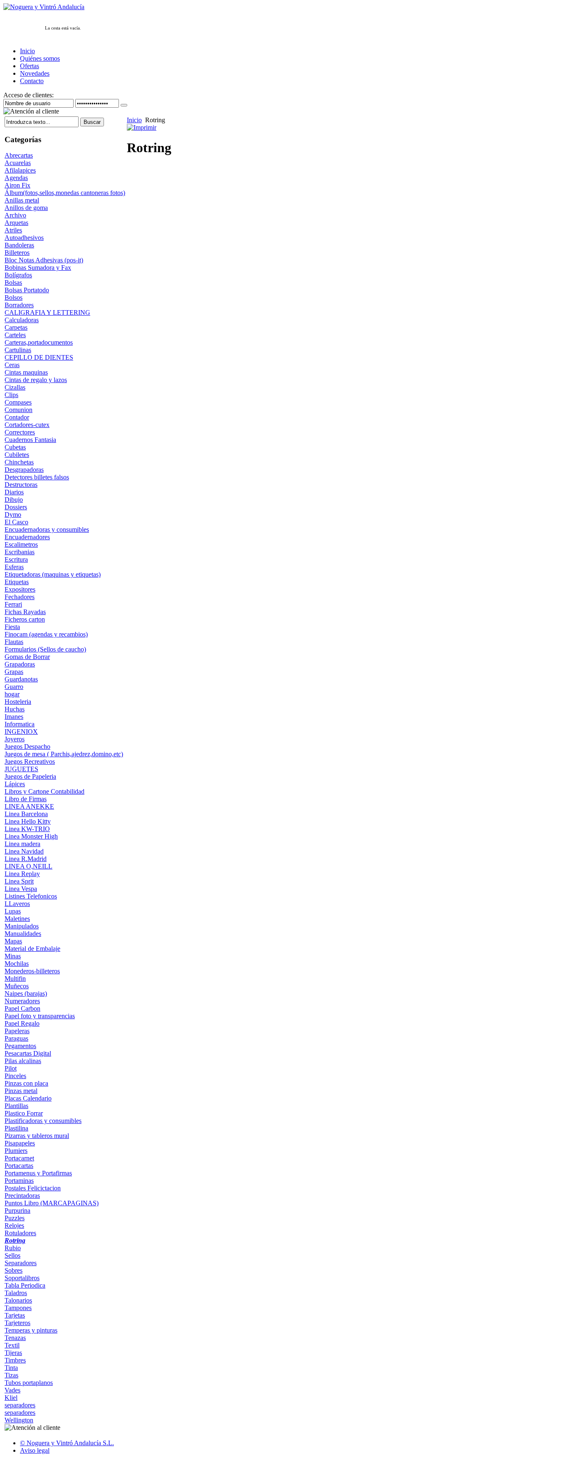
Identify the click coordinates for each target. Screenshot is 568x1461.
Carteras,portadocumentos (39, 342)
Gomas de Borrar (27, 656)
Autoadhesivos (24, 237)
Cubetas (15, 447)
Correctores (20, 432)
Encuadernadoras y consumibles (47, 529)
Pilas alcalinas (23, 1060)
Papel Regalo (22, 1023)
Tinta (11, 1367)
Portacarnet (19, 1158)
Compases (18, 402)
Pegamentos (20, 1045)
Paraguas (16, 1038)
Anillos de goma (26, 207)
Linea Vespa (21, 888)
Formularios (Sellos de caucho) (45, 649)
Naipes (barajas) (26, 993)
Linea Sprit (19, 881)
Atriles (13, 230)
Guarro (14, 686)
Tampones (18, 1307)
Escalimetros (21, 544)
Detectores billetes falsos (37, 477)
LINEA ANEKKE (29, 806)
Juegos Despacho (27, 746)
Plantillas (16, 1105)
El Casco (16, 522)
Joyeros (15, 739)
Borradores (19, 304)
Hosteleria (18, 701)
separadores (20, 1405)
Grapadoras (20, 664)
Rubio (13, 1247)
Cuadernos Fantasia (30, 439)
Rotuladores (20, 1232)
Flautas (14, 641)
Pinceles (15, 1075)
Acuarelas (18, 162)
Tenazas (15, 1337)
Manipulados (22, 926)
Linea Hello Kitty (28, 821)
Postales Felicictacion (33, 1188)
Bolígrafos (18, 275)
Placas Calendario (28, 1098)
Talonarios (18, 1300)
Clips (11, 394)
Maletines (17, 918)
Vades (12, 1390)
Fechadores (20, 596)
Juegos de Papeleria (30, 776)
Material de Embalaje (32, 948)
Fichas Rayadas (25, 611)
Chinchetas (19, 462)
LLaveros (17, 903)
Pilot (11, 1068)
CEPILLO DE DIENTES (39, 357)
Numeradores (22, 1000)
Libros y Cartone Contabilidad (44, 791)
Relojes (14, 1225)
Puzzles (15, 1218)
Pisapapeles (20, 1143)
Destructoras (21, 484)
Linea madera (22, 843)
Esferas (14, 566)
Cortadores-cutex (27, 424)
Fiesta (12, 626)
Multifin (15, 978)
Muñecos (17, 986)
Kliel (11, 1397)
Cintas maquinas (26, 372)
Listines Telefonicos (31, 896)
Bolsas (13, 282)
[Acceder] (124, 105)
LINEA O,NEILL (28, 866)
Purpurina (17, 1210)
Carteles (15, 334)
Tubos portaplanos (29, 1382)
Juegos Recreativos (30, 761)
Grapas (14, 671)
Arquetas (16, 222)
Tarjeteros (17, 1322)
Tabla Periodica (25, 1285)
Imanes (14, 716)
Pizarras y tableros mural (37, 1135)
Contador (17, 417)
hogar (12, 694)
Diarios (14, 492)
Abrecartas (19, 155)
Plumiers (16, 1150)
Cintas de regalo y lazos (36, 379)
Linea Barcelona (26, 813)
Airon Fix (17, 185)
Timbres (15, 1360)
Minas (13, 956)
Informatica (20, 724)
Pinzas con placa (26, 1083)
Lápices (15, 783)
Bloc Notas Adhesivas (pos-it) (44, 260)
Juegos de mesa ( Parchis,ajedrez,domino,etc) (64, 754)
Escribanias (20, 551)
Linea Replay (22, 873)
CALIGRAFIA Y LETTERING (47, 312)
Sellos (12, 1255)
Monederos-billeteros (32, 971)
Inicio (134, 119)
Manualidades (23, 933)
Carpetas (16, 327)
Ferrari (13, 604)
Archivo (15, 215)
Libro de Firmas (26, 798)
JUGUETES (21, 768)
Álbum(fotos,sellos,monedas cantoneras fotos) (65, 192)
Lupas (13, 911)
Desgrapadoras (24, 469)
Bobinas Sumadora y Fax (38, 267)
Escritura (16, 559)
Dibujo (14, 499)
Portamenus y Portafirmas (38, 1173)
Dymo (13, 514)
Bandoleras (19, 245)
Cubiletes (17, 454)
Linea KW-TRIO (27, 828)
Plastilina (16, 1128)
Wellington (19, 1420)
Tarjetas (15, 1315)
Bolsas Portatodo (27, 290)
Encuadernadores (27, 536)
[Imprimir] (141, 125)
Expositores (20, 589)
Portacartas (19, 1165)
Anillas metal (22, 200)
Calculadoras (22, 319)
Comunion (18, 409)
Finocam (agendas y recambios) (46, 634)
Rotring (15, 1240)
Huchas (15, 709)
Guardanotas (21, 679)
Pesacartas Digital (28, 1053)
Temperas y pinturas (31, 1330)
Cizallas (15, 387)
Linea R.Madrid (26, 858)
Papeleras (17, 1030)
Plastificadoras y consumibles (43, 1120)
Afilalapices (20, 170)
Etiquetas (17, 581)
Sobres (13, 1270)
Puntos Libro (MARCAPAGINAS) (52, 1203)
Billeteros (17, 252)
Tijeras (13, 1352)
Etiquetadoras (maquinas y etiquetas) (53, 574)
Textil (12, 1345)
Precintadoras (22, 1195)
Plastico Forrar (24, 1113)
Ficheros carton (25, 619)
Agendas (16, 177)
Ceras (12, 364)
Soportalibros (22, 1277)
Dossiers (16, 507)
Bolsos (13, 297)
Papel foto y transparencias (40, 1015)
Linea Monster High (31, 836)
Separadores (21, 1262)
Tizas (11, 1375)
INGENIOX (21, 731)
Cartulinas (18, 349)
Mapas (13, 941)
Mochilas (17, 963)
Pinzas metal (21, 1090)
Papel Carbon (22, 1008)
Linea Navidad (24, 851)
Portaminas (19, 1180)
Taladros (16, 1292)
